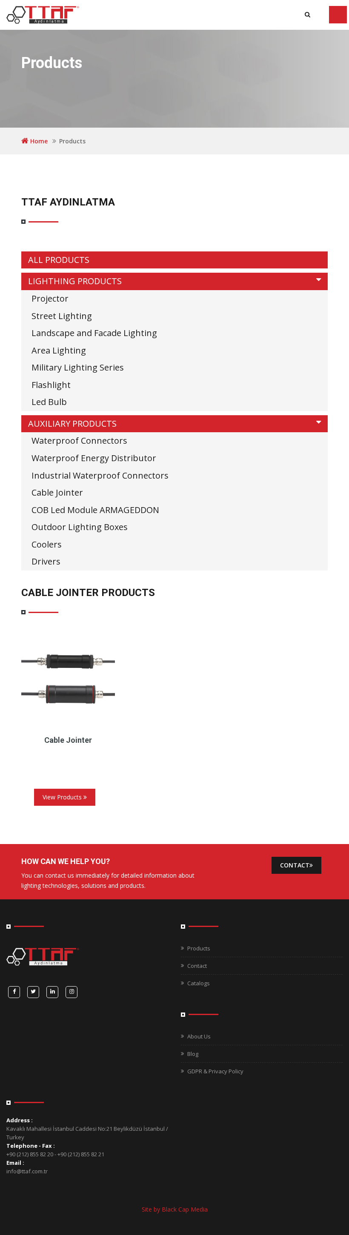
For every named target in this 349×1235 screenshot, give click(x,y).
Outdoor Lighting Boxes (79, 527)
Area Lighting (58, 350)
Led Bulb (49, 402)
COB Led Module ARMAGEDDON (95, 510)
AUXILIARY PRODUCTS (72, 423)
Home (39, 141)
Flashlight (51, 385)
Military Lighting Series (77, 367)
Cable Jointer (57, 492)
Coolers (46, 544)
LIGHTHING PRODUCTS (75, 281)
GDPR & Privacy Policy (215, 1071)
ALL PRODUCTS (58, 259)
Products (198, 948)
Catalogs (198, 983)
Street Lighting (61, 316)
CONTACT (294, 865)
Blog (192, 1054)
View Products (63, 797)
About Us (199, 1036)
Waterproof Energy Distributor (93, 458)
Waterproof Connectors (79, 440)
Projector (50, 298)
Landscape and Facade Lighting (94, 333)
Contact (197, 966)
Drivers (45, 561)
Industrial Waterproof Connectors (100, 475)
